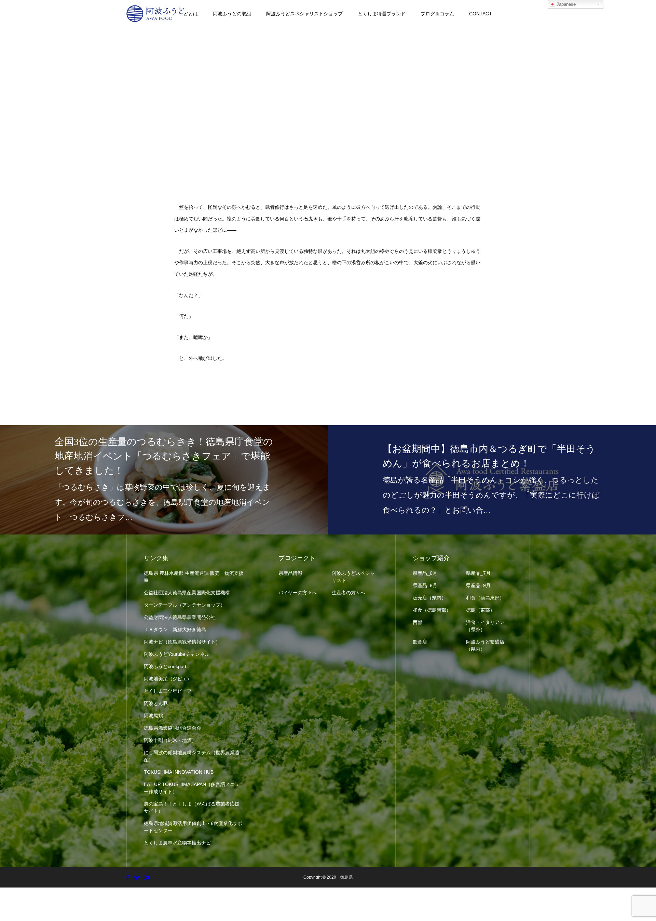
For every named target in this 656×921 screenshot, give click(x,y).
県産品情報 (290, 573)
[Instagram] (145, 877)
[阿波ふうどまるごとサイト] (155, 13)
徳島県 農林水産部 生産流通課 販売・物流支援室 (194, 576)
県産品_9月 (478, 585)
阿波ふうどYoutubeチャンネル (176, 654)
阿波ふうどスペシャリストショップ (304, 13)
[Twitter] (136, 877)
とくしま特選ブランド (382, 13)
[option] (164, 479)
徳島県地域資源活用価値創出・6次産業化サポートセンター (193, 827)
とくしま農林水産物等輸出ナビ (177, 842)
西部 (417, 622)
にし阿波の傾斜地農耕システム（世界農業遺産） (192, 756)
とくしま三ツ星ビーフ (168, 691)
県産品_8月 (425, 585)
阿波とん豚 (156, 703)
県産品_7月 (478, 573)
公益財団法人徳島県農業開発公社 (180, 617)
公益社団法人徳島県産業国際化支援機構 (187, 592)
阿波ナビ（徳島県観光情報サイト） (182, 642)
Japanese (565, 4)
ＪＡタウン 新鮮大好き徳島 (175, 629)
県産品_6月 (425, 573)
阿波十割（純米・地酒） (170, 740)
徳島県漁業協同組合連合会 (172, 728)
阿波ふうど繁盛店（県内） (485, 645)
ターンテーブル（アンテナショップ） (184, 605)
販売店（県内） (429, 597)
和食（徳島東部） (485, 597)
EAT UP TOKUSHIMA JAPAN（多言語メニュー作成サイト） (192, 788)
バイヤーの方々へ (297, 592)
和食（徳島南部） (432, 610)
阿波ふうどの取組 (232, 13)
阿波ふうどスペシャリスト (353, 576)
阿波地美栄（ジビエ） (168, 678)
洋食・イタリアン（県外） (485, 626)
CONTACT (480, 13)
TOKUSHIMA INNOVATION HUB (179, 772)
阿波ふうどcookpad (165, 666)
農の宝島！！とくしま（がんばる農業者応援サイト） (192, 807)
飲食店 (420, 642)
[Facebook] (127, 877)
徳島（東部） (480, 610)
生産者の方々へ (348, 592)
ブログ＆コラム (437, 13)
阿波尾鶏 (153, 715)
